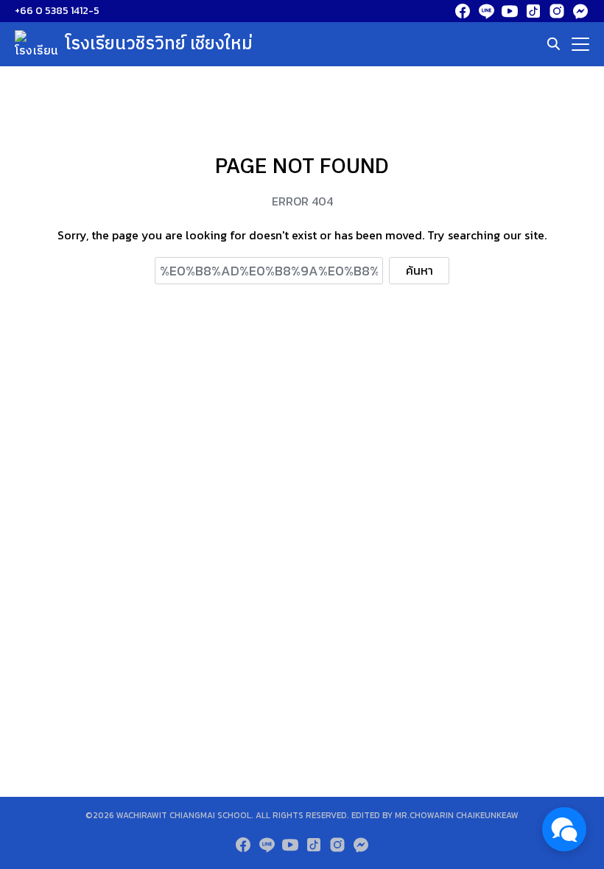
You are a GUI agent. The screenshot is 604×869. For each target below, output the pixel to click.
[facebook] (462, 11)
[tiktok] (533, 11)
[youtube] (510, 11)
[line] (486, 11)
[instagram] (557, 11)
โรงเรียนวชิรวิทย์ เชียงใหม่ (159, 44)
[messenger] (580, 11)
